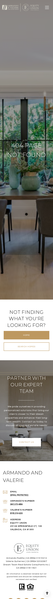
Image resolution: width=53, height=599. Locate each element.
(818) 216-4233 (16, 513)
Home (26, 335)
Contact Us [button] (26, 442)
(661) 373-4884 (16, 504)
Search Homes (26, 347)
